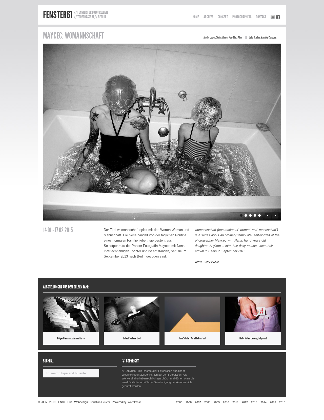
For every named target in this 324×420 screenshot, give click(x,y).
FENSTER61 (57, 15)
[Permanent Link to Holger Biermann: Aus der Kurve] (71, 314)
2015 (273, 402)
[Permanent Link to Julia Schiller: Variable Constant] (192, 314)
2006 (189, 402)
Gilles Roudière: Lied (131, 338)
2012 (245, 402)
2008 (207, 402)
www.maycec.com (208, 261)
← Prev (268, 215)
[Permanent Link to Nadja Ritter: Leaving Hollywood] (253, 314)
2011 (235, 402)
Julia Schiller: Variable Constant (262, 37)
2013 (254, 402)
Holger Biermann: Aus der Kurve (71, 338)
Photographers (241, 16)
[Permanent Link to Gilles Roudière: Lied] (131, 314)
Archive (208, 16)
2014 (263, 402)
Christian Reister (100, 402)
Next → (275, 215)
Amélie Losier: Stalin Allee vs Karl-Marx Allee (223, 37)
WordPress (134, 402)
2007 (198, 402)
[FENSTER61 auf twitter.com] (273, 17)
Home (196, 16)
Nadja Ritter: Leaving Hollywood (253, 338)
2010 (226, 402)
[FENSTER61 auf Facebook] (278, 17)
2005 (179, 402)
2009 (217, 402)
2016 (282, 402)
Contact (261, 16)
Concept (223, 16)
